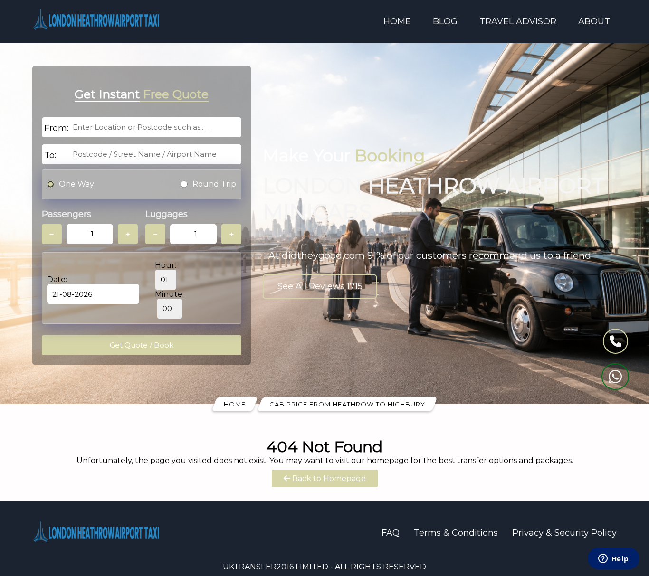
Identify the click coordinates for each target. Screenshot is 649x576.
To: (50, 155)
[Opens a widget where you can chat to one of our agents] (613, 559)
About (594, 21)
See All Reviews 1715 (320, 286)
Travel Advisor (517, 21)
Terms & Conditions (456, 533)
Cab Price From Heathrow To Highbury (347, 404)
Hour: (165, 265)
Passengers (66, 214)
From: (56, 128)
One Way (76, 184)
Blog (445, 21)
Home (397, 21)
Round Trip (214, 184)
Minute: (169, 294)
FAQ (391, 533)
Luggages (166, 214)
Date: (57, 279)
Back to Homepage (328, 478)
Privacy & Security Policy (564, 533)
